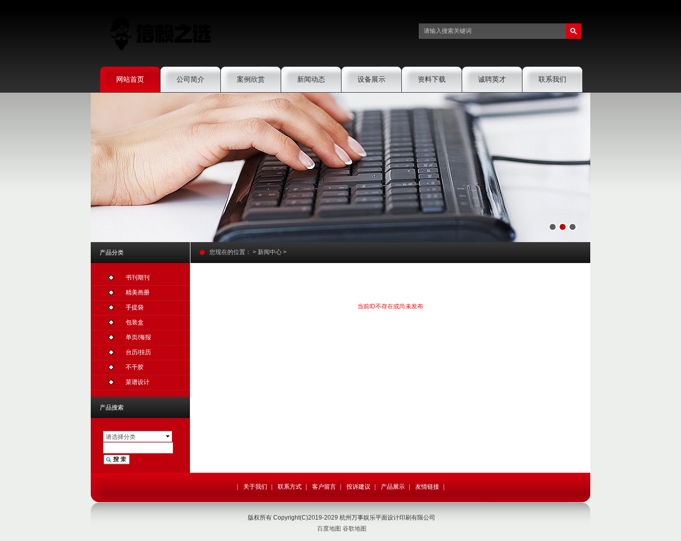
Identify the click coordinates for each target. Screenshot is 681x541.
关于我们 (255, 486)
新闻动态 (311, 79)
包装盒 (135, 322)
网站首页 (130, 79)
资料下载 (432, 79)
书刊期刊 (138, 277)
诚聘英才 (492, 79)
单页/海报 (138, 337)
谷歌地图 (354, 528)
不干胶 (135, 367)
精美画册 (138, 292)
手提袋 (135, 307)
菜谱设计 (138, 382)
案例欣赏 (251, 79)
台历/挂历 (138, 352)
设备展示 (371, 79)
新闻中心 (270, 252)
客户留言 (324, 486)
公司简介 (190, 79)
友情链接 (427, 486)
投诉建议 (358, 486)
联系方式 (290, 486)
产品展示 (393, 486)
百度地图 (329, 528)
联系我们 (552, 79)
